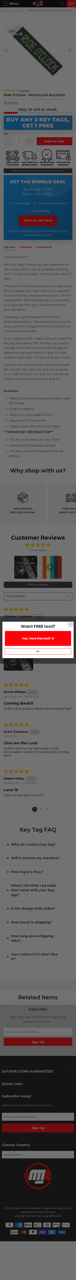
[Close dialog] (70, 625)
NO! (38, 651)
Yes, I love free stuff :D (38, 638)
